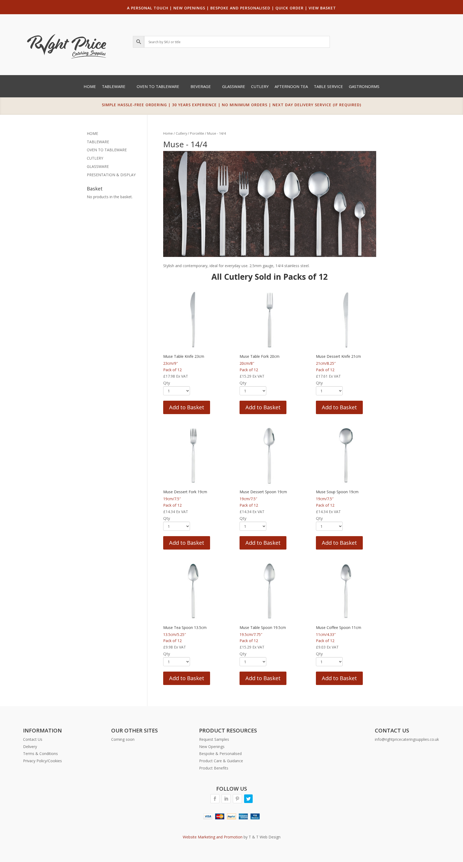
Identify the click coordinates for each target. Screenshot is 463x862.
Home (90, 86)
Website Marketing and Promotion (212, 836)
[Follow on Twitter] (248, 798)
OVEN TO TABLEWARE (107, 149)
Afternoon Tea (291, 86)
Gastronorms (364, 86)
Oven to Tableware (158, 86)
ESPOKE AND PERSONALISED (241, 7)
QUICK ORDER (289, 7)
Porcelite (197, 133)
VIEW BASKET (322, 7)
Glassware (233, 86)
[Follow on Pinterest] (237, 798)
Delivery (30, 746)
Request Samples (214, 739)
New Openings (212, 746)
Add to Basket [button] (186, 407)
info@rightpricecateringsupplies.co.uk (407, 739)
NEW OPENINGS (189, 7)
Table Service (328, 86)
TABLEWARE (98, 141)
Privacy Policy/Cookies (42, 760)
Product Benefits (213, 768)
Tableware (113, 86)
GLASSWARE (98, 166)
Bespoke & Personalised (220, 753)
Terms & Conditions (40, 753)
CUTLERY (95, 158)
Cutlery (260, 86)
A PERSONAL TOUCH (147, 7)
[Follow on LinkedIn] (226, 798)
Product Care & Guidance (221, 760)
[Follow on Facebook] (214, 798)
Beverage (201, 86)
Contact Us (32, 739)
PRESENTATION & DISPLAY (111, 174)
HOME (92, 133)
